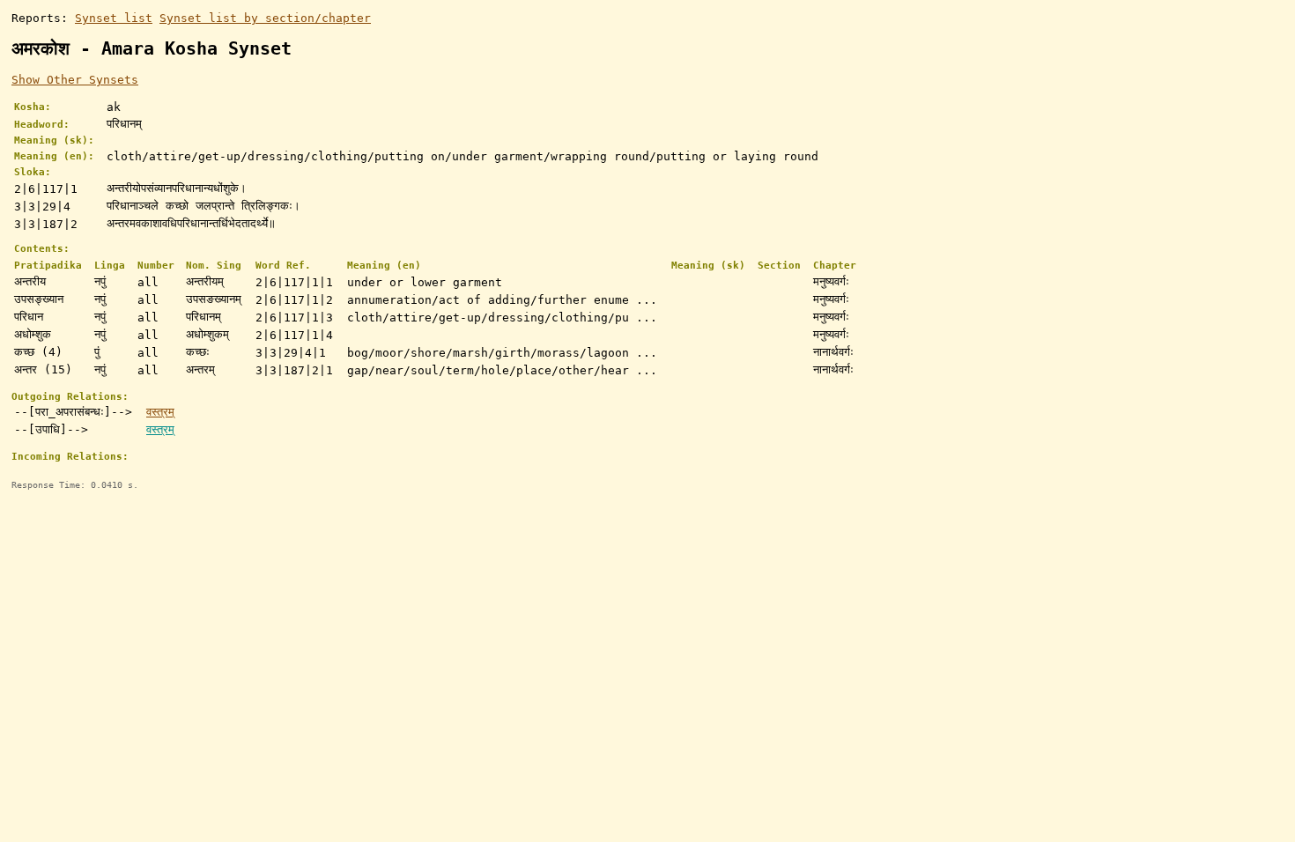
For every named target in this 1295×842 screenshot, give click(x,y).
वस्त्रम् (160, 411)
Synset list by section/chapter (265, 18)
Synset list (113, 18)
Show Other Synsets (74, 79)
